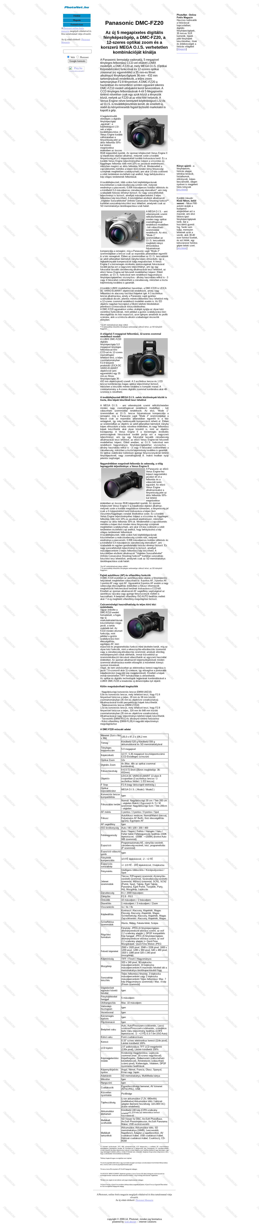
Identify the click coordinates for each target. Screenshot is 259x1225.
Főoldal (76, 16)
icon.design (130, 1221)
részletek (182, 189)
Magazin (77, 20)
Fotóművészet (77, 24)
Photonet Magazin (144, 1200)
